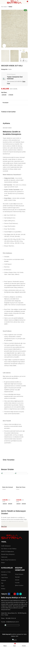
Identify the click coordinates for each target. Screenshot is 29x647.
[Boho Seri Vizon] (21, 478)
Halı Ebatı (4, 92)
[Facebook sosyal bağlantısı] (10, 108)
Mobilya (3, 588)
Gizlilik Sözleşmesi (6, 546)
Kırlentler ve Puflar (6, 572)
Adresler (17, 579)
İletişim (3, 562)
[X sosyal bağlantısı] (12, 108)
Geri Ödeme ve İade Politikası (8, 548)
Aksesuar (3, 580)
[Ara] (23, 2)
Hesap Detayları (19, 574)
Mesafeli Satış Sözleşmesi (8, 554)
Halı (2, 583)
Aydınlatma (4, 574)
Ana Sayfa (4, 6)
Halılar (10, 6)
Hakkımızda (4, 557)
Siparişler (17, 577)
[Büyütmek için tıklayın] (4, 46)
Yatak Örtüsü (4, 577)
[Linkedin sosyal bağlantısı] (17, 108)
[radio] (4, 95)
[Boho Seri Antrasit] (7, 478)
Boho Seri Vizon (20, 487)
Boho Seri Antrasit (7, 487)
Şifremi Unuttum (19, 585)
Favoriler (17, 582)
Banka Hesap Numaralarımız (8, 559)
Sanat (2, 586)
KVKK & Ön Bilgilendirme (7, 551)
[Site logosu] (14, 2)
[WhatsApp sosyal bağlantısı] (19, 108)
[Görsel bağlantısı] (11, 536)
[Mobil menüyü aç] (1, 2)
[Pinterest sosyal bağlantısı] (14, 108)
